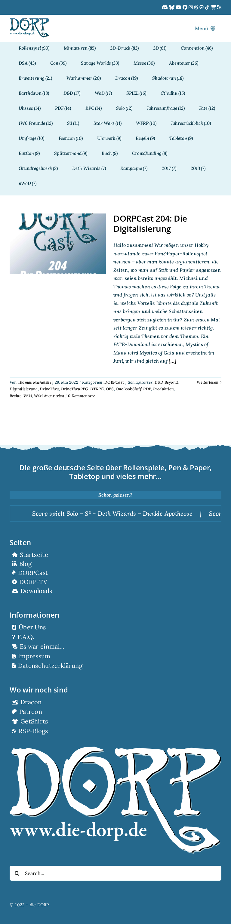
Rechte (15, 395)
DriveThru (49, 388)
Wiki (27, 395)
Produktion (163, 388)
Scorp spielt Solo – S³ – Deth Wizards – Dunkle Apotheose (97, 513)
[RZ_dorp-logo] (29, 20)
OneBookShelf (128, 388)
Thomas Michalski (34, 382)
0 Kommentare (81, 395)
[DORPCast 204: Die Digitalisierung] (58, 243)
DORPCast (114, 382)
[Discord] (165, 7)
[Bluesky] (172, 7)
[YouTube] (179, 7)
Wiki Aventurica (49, 395)
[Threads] (196, 7)
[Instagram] (191, 7)
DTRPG (97, 388)
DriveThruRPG (74, 388)
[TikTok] (208, 7)
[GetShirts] (214, 7)
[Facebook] (186, 7)
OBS (110, 388)
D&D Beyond (166, 382)
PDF (147, 388)
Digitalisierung (24, 388)
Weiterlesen (207, 382)
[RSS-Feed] (219, 7)
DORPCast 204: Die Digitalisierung (150, 223)
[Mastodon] (202, 7)
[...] (172, 361)
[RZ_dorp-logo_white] (115, 749)
